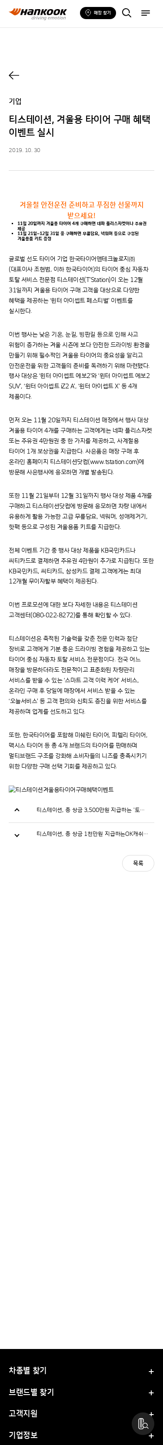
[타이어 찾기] (126, 13)
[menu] (145, 13)
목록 (138, 864)
